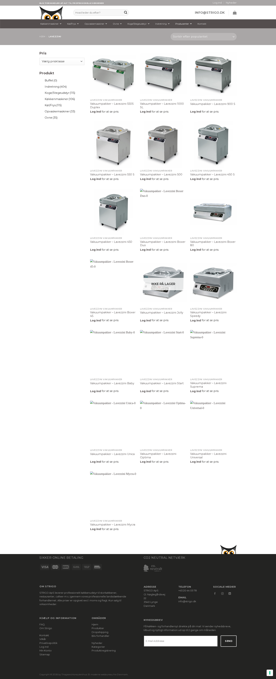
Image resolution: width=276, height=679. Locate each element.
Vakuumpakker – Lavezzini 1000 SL (162, 105)
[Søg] (125, 12)
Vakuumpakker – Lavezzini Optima (158, 455)
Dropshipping (100, 632)
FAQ (42, 624)
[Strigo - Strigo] (53, 12)
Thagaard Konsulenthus (74, 674)
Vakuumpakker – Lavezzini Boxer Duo (162, 243)
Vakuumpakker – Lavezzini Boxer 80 (212, 243)
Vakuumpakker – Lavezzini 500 (161, 174)
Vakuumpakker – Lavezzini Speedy (208, 314)
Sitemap (44, 654)
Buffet (51, 80)
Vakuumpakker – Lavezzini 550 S (112, 174)
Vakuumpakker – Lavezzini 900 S (212, 104)
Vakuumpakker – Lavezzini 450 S (212, 174)
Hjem (42, 36)
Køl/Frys (53, 105)
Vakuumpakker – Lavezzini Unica (112, 454)
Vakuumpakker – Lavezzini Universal (208, 455)
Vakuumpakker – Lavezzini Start (162, 383)
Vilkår (42, 639)
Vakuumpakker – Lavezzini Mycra (112, 524)
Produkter (98, 628)
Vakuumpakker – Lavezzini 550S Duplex (112, 105)
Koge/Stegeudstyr (60, 93)
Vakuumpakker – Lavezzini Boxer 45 (112, 314)
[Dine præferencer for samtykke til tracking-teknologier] (270, 673)
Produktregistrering (104, 650)
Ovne (51, 117)
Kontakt (44, 635)
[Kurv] (235, 12)
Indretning (56, 86)
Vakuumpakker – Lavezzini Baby (112, 383)
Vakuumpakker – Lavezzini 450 (111, 242)
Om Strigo (45, 628)
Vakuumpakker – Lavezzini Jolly (161, 312)
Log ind (43, 646)
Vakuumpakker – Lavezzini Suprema (208, 384)
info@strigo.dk (210, 12)
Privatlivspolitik (48, 643)
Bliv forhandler (100, 636)
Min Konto (45, 650)
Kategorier (98, 646)
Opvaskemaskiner (60, 111)
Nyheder (231, 2)
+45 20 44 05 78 (187, 590)
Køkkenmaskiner (60, 99)
